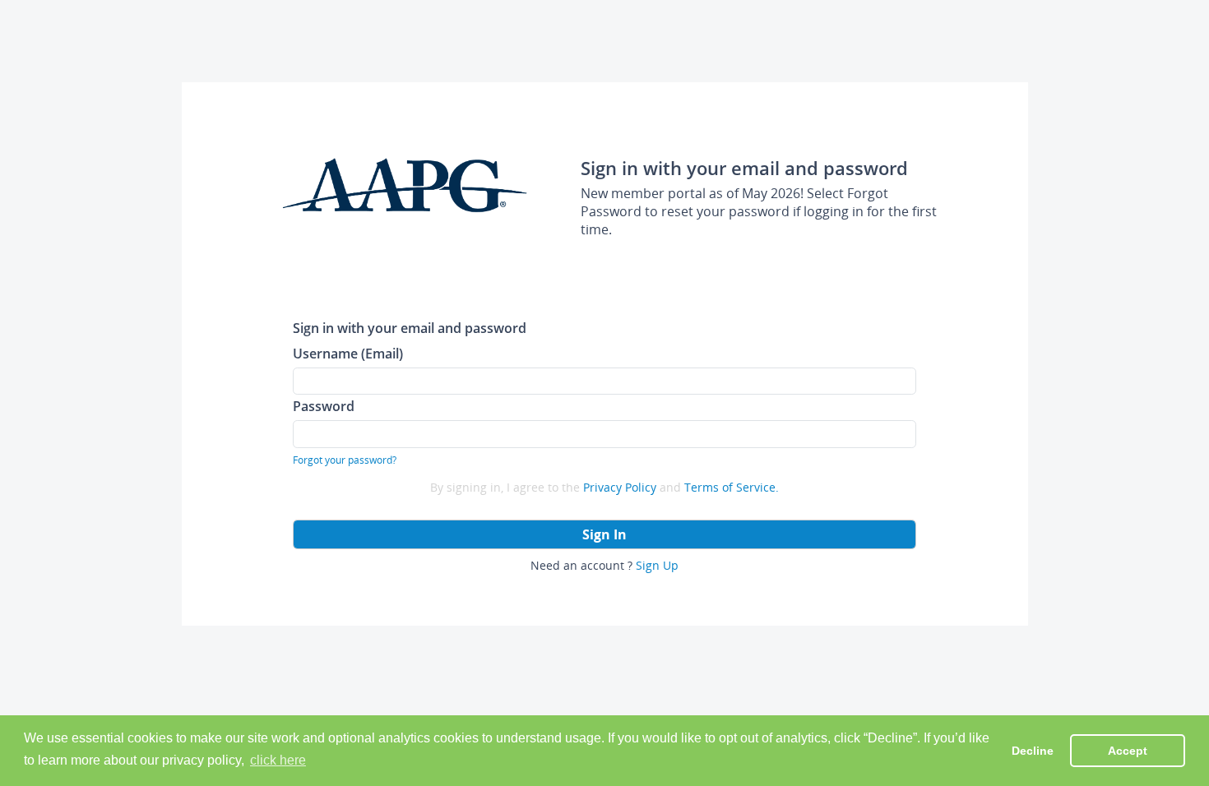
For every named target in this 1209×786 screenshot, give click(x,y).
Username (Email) (348, 353)
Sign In (604, 534)
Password (323, 405)
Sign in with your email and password (409, 327)
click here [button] (278, 760)
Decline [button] (1033, 750)
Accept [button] (1127, 750)
